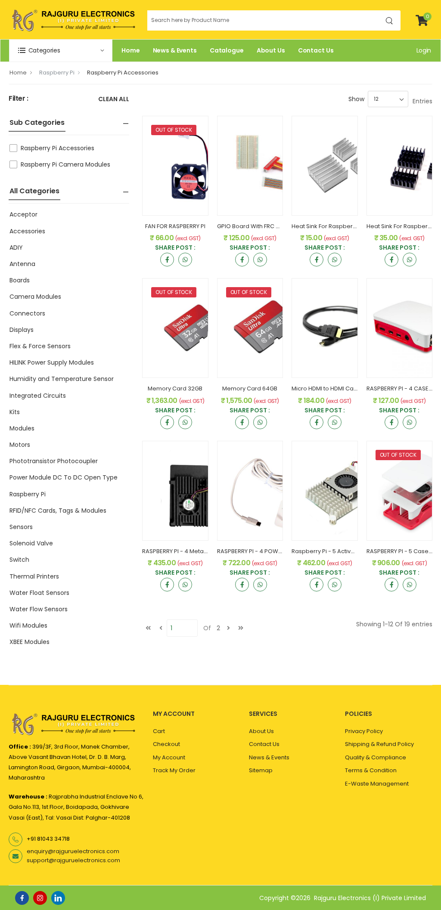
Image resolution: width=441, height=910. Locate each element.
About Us (271, 50)
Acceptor (23, 214)
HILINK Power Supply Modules (51, 362)
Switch (19, 559)
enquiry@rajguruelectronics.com (73, 851)
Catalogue (227, 50)
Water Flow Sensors (38, 609)
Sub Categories (37, 122)
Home (130, 50)
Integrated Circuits (37, 395)
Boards (19, 280)
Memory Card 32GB (175, 388)
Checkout (166, 744)
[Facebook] (22, 898)
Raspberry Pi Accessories (122, 72)
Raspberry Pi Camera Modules (65, 164)
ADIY (16, 247)
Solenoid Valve (31, 543)
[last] (240, 628)
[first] (148, 628)
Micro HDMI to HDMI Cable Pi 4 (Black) (343, 388)
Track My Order (174, 770)
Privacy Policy (364, 731)
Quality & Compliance (375, 757)
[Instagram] (40, 898)
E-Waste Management (377, 784)
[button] (60, 51)
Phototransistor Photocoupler (53, 461)
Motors (19, 444)
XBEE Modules (29, 642)
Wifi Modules (28, 625)
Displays (21, 329)
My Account (169, 757)
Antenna (22, 264)
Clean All (113, 99)
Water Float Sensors (39, 592)
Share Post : (175, 248)
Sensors (21, 527)
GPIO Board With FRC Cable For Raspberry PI (278, 226)
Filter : (18, 98)
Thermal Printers (34, 576)
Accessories (27, 231)
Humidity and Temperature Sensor (61, 379)
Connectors (27, 313)
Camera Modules (35, 296)
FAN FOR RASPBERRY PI (175, 226)
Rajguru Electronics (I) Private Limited (370, 898)
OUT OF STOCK (173, 129)
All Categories (34, 191)
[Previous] (160, 628)
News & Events (175, 50)
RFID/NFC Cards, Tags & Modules (57, 510)
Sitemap (261, 770)
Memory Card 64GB (249, 388)
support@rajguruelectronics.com (73, 860)
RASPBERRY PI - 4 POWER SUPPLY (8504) (271, 551)
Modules (21, 428)
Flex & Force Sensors (40, 346)
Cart (159, 731)
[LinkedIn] (58, 898)
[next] (228, 628)
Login (423, 50)
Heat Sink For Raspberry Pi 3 (330, 226)
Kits (14, 412)
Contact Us (316, 50)
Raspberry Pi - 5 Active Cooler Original (345, 551)
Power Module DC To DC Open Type (63, 477)
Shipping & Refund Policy (379, 744)
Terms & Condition (371, 770)
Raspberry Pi (57, 72)
